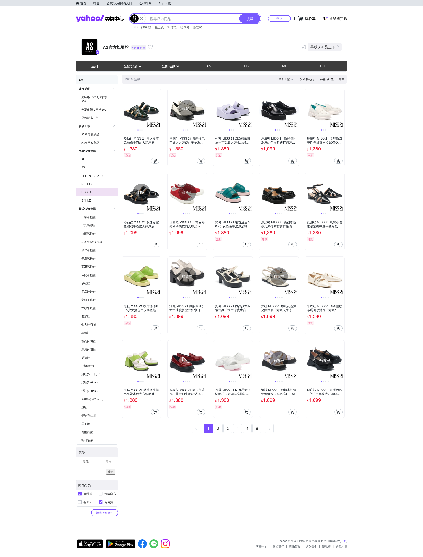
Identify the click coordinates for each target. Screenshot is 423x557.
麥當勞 (197, 27)
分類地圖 (341, 546)
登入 (279, 18)
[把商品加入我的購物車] (155, 161)
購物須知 (295, 546)
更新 (343, 541)
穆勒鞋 (184, 27)
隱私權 (326, 546)
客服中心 (261, 546)
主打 (94, 66)
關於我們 (278, 546)
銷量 (342, 79)
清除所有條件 (104, 512)
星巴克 (159, 27)
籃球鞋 (172, 27)
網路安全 (311, 546)
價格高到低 (326, 79)
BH (322, 66)
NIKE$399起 (142, 27)
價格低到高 (307, 79)
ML (284, 66)
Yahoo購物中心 (100, 18)
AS (208, 66)
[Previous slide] (125, 108)
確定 (110, 471)
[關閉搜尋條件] (141, 18)
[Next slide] (158, 108)
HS (246, 66)
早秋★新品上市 (322, 46)
